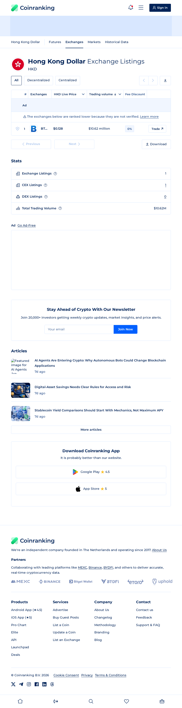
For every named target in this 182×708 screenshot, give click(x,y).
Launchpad (20, 647)
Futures (55, 42)
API (13, 640)
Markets (94, 42)
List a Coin (61, 625)
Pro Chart (18, 625)
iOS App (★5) (21, 617)
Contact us (144, 610)
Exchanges (74, 42)
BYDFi (108, 567)
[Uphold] (162, 581)
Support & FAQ (148, 625)
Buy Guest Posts (66, 617)
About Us (159, 550)
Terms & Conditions (110, 675)
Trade (156, 129)
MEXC (82, 567)
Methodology (105, 625)
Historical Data (116, 42)
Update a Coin (64, 632)
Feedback (144, 617)
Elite (14, 632)
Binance (95, 567)
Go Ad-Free (27, 225)
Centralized (68, 80)
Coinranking (37, 7)
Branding (101, 632)
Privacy (87, 675)
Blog (98, 640)
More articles (91, 430)
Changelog (103, 617)
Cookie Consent (66, 675)
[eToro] (135, 581)
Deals (15, 655)
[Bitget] (80, 581)
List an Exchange (66, 640)
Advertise (60, 610)
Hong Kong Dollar (25, 42)
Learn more (149, 117)
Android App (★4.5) (26, 610)
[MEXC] (20, 581)
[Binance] (49, 581)
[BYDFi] (110, 581)
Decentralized (38, 80)
